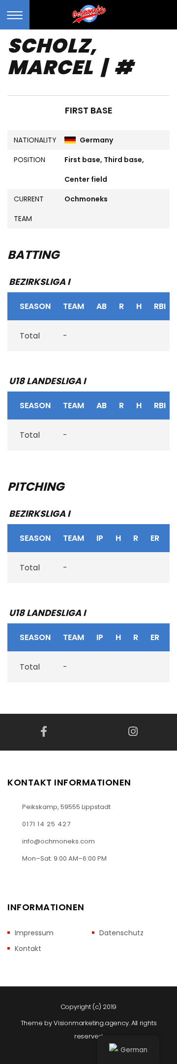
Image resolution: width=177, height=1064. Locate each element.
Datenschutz (121, 933)
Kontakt (28, 948)
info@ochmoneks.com (58, 841)
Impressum (34, 933)
